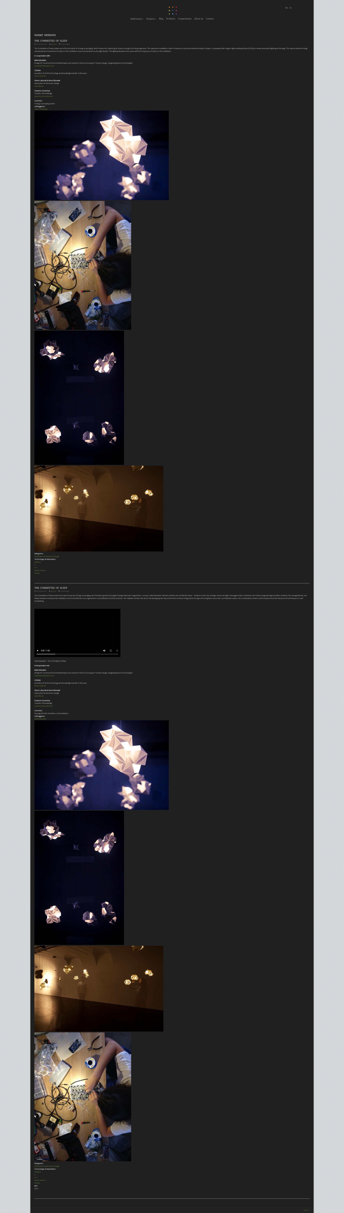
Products (170, 18)
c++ (35, 567)
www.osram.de (40, 76)
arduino (37, 562)
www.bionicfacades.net (43, 96)
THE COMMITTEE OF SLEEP (50, 40)
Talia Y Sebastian (41, 109)
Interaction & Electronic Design (46, 556)
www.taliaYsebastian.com (44, 66)
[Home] (173, 14)
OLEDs (37, 573)
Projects (151, 18)
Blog (161, 18)
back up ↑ (307, 1210)
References (137, 18)
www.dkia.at (39, 86)
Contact (210, 18)
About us (198, 18)
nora (55, 44)
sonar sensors (40, 570)
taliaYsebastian (40, 719)
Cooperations (184, 18)
